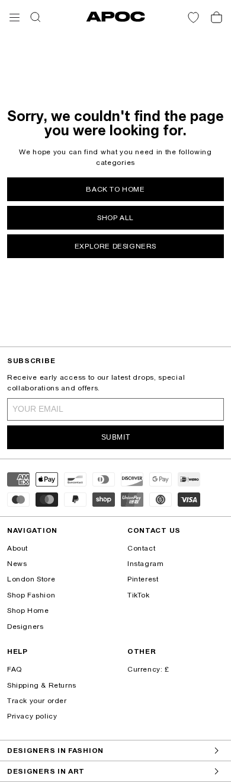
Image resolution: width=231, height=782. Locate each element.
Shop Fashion (31, 595)
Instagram (145, 564)
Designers (25, 626)
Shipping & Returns (41, 685)
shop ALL (115, 218)
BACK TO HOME (115, 189)
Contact (141, 548)
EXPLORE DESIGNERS (115, 246)
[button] (14, 17)
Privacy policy (32, 716)
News (17, 564)
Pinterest (142, 579)
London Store (31, 579)
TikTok (138, 595)
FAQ (14, 669)
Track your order (37, 701)
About (17, 548)
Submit (115, 437)
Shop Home (28, 610)
